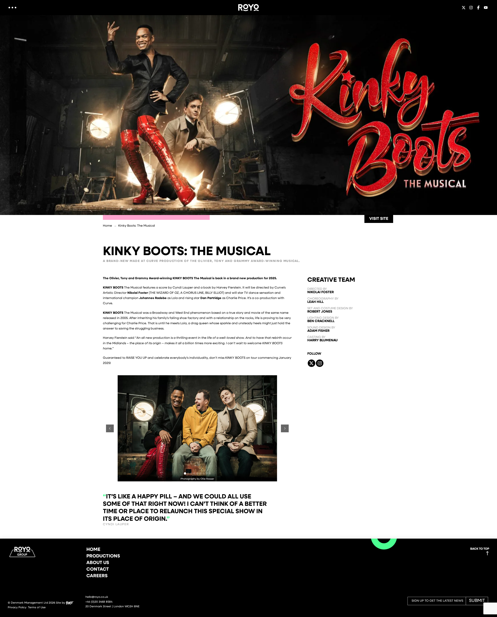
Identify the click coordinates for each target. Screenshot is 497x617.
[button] (12, 7)
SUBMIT (477, 601)
